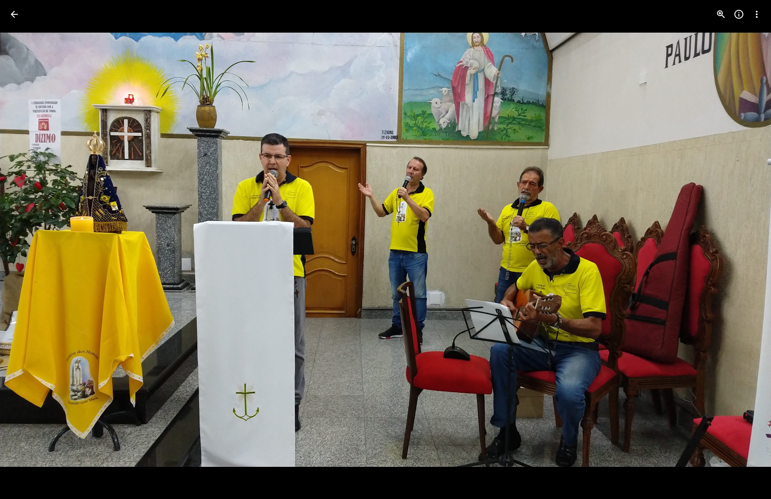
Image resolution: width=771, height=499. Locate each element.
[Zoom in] (721, 14)
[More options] (757, 14)
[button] (24, 249)
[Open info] (739, 14)
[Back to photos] (14, 14)
